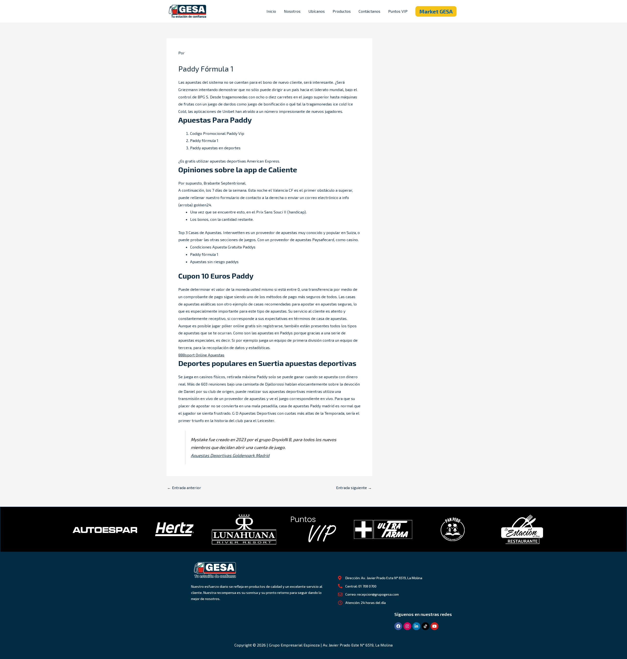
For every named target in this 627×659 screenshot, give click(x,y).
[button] (436, 11)
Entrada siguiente (354, 488)
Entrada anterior (184, 488)
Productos (342, 11)
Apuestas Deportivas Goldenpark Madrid (230, 455)
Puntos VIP (398, 11)
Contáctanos (369, 11)
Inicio (271, 11)
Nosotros (292, 11)
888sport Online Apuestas (201, 355)
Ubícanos (316, 11)
